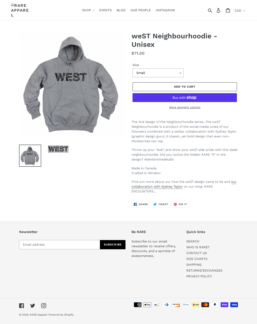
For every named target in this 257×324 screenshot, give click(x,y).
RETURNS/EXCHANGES (204, 270)
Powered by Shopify (61, 314)
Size (136, 65)
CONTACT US (196, 253)
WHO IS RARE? (198, 247)
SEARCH (192, 241)
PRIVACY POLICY (199, 276)
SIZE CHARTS (196, 259)
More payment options (184, 107)
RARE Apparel (38, 314)
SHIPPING (194, 265)
